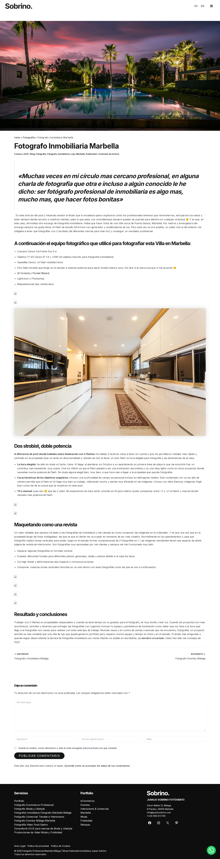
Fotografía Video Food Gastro (31, 824)
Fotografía (41, 154)
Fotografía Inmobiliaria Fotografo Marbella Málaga (42, 812)
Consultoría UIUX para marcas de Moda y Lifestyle (43, 828)
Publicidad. (87, 820)
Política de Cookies (60, 846)
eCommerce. (88, 800)
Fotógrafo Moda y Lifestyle (29, 808)
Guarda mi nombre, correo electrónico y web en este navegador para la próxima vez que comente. (67, 748)
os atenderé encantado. (151, 638)
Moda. (84, 816)
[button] (211, 850)
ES (196, 5)
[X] (167, 823)
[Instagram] (158, 823)
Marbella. (86, 812)
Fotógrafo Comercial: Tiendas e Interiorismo (39, 816)
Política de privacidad (38, 846)
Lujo (73, 154)
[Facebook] (149, 823)
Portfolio (19, 800)
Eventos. (85, 804)
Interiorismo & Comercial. (95, 808)
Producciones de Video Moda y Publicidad (38, 832)
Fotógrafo (52, 154)
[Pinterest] (176, 823)
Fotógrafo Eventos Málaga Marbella (34, 820)
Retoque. (86, 824)
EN (202, 5)
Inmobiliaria (64, 154)
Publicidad (91, 154)
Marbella (80, 154)
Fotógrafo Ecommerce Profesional (34, 804)
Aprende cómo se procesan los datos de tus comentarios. (97, 765)
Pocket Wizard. (41, 273)
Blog (32, 154)
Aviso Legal (19, 846)
